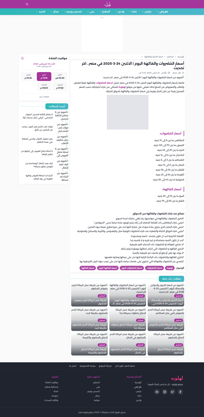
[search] (27, 4)
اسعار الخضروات (104, 83)
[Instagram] (165, 392)
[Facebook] (180, 392)
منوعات (54, 396)
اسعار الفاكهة (87, 268)
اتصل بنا (72, 366)
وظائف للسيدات (51, 400)
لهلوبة (122, 87)
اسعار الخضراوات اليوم (131, 268)
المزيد (42, 11)
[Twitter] (172, 392)
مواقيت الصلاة (51, 382)
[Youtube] (157, 392)
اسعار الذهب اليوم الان (125, 366)
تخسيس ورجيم (74, 11)
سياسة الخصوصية (88, 366)
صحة (56, 391)
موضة (97, 400)
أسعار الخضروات (171, 133)
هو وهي (163, 11)
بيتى (92, 11)
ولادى (121, 11)
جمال (56, 11)
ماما (134, 11)
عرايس (147, 11)
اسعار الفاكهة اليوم (108, 268)
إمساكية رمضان (51, 387)
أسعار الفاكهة (172, 189)
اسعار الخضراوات (154, 268)
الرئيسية (138, 382)
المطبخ (106, 11)
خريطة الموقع (105, 366)
